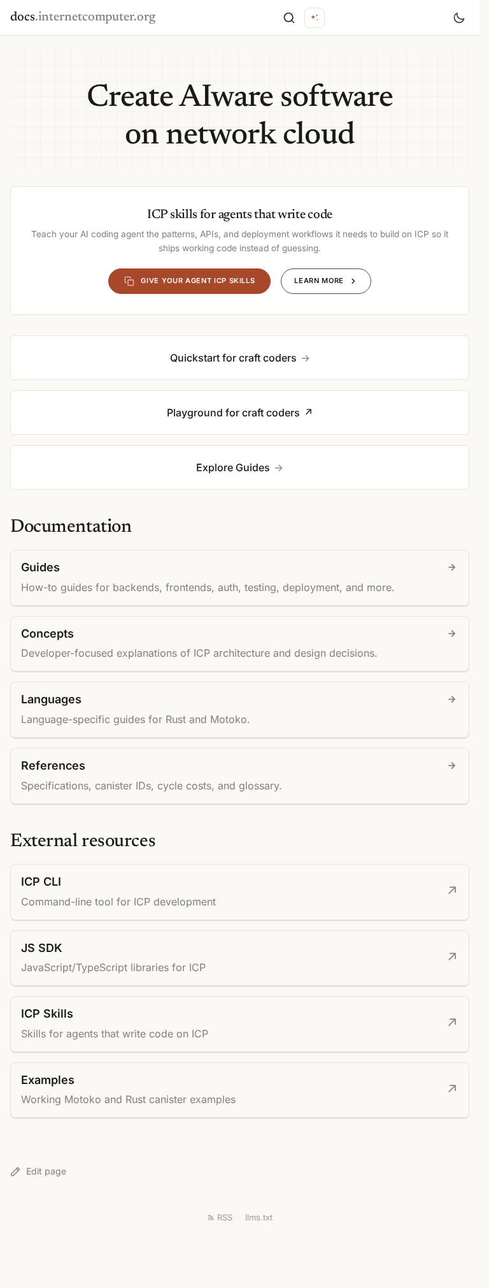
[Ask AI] (314, 18)
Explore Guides (233, 467)
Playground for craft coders (233, 412)
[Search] (289, 18)
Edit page (46, 1171)
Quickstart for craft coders (233, 357)
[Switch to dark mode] (459, 18)
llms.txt (259, 1217)
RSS (224, 1217)
